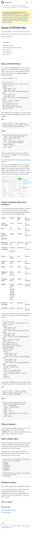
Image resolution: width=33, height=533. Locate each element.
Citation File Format (24, 160)
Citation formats (8, 482)
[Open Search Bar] (27, 2)
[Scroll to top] (29, 529)
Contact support (7, 512)
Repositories (7, 5)
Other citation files (9, 439)
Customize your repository (10, 7)
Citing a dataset (8, 424)
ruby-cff (12, 495)
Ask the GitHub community (9, 510)
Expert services (5, 527)
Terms (14, 525)
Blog (11, 527)
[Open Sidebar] (2, 6)
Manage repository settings (18, 5)
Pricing (28, 525)
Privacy (19, 525)
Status (23, 525)
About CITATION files (23, 7)
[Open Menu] (30, 2)
